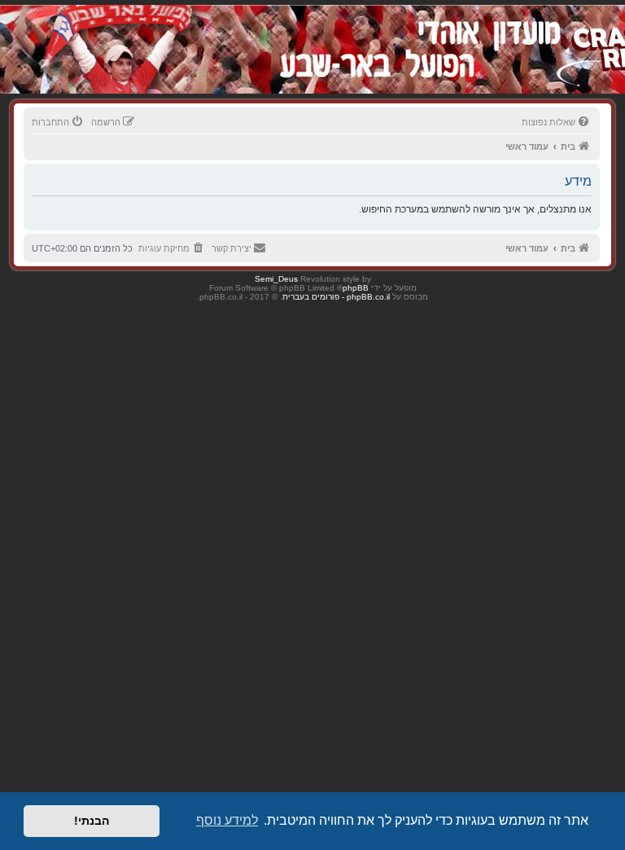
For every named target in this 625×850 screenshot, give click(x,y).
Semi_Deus (276, 278)
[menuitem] (557, 122)
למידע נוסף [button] (227, 820)
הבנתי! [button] (91, 820)
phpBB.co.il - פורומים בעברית (336, 296)
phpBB (356, 287)
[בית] (512, 32)
